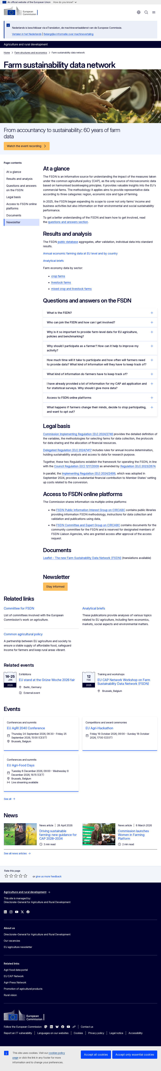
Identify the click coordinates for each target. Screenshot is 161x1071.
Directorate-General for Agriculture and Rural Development (37, 934)
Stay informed (55, 586)
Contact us (87, 1026)
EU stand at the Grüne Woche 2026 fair (47, 680)
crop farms (58, 276)
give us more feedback (48, 876)
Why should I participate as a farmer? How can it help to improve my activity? (93, 348)
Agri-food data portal (16, 969)
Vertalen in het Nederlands (27, 34)
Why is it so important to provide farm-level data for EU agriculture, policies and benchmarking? (92, 334)
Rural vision (10, 995)
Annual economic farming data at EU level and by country (80, 253)
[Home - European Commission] (23, 11)
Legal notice (116, 1033)
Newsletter (13, 222)
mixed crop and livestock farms (71, 288)
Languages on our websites (53, 1033)
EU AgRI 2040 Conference (26, 728)
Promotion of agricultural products (23, 988)
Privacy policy (96, 1033)
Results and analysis (19, 178)
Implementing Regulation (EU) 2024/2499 (88, 473)
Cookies (78, 1033)
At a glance (13, 171)
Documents (13, 215)
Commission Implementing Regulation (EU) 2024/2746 (78, 434)
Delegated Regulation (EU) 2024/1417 (67, 450)
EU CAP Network (14, 976)
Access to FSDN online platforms (21, 206)
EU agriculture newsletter (18, 947)
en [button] (138, 12)
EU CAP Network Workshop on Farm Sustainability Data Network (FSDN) (123, 682)
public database (68, 241)
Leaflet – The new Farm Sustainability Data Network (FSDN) (82, 558)
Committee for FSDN (19, 608)
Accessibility (135, 1033)
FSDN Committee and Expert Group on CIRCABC (88, 525)
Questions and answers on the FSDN (21, 188)
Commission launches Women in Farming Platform (133, 834)
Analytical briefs (53, 260)
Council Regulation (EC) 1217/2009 (76, 466)
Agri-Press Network (15, 982)
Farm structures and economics (31, 52)
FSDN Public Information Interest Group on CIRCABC (90, 510)
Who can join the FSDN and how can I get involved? (81, 322)
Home (7, 52)
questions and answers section (68, 222)
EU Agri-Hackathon (99, 728)
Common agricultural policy (23, 634)
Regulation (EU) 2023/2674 (137, 466)
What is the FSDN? (59, 312)
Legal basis (13, 197)
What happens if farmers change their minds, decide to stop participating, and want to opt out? (96, 409)
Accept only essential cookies (134, 1054)
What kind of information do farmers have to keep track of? (87, 374)
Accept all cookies (96, 1054)
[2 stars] (9, 876)
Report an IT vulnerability (18, 1033)
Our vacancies (12, 940)
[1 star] (6, 876)
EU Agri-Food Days (20, 765)
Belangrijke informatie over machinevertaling (68, 34)
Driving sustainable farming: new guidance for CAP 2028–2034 (58, 834)
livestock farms (61, 282)
